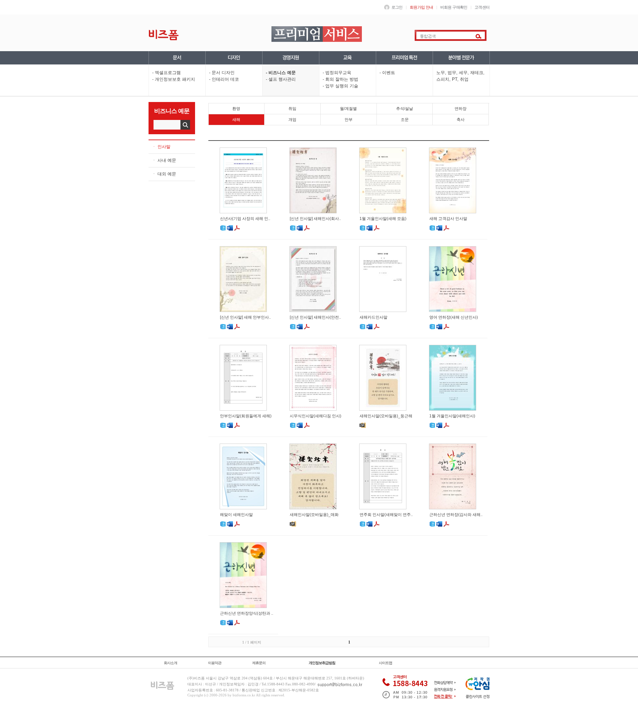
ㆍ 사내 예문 (164, 160)
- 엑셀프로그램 (166, 72)
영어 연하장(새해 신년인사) (453, 317)
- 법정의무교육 (337, 72)
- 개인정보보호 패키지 (173, 79)
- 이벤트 (387, 72)
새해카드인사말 (373, 317)
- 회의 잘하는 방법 (340, 79)
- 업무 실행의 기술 (340, 85)
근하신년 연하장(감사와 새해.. (455, 514)
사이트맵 (385, 663)
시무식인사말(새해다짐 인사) (315, 416)
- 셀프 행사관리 (281, 79)
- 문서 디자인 (222, 72)
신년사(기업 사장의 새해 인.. (245, 218)
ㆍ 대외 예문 (164, 173)
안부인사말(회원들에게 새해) (245, 416)
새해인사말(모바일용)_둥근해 (386, 416)
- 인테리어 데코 (224, 79)
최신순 (429, 135)
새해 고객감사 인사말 (448, 218)
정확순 (410, 135)
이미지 (456, 135)
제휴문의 (259, 663)
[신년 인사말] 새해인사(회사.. (315, 218)
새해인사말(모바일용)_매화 (314, 514)
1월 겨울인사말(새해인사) (452, 416)
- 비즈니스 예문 (281, 72)
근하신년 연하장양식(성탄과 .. (246, 613)
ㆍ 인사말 (161, 146)
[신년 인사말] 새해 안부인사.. (245, 317)
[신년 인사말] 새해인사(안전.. (315, 317)
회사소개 (170, 663)
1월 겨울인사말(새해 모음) (383, 218)
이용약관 (214, 663)
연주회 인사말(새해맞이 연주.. (386, 514)
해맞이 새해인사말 (236, 514)
